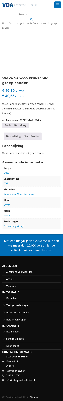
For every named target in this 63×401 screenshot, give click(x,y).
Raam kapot (12, 331)
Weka (38, 120)
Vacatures (11, 286)
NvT (6, 183)
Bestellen (11, 298)
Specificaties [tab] (31, 136)
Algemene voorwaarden (19, 271)
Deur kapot (12, 346)
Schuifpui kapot (15, 338)
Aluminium (10, 194)
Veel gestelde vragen (17, 305)
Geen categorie (17, 23)
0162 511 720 (13, 375)
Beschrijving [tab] (13, 136)
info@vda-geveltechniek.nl (20, 380)
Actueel (10, 279)
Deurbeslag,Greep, (14, 226)
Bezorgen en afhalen (17, 312)
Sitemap (34, 397)
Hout (19, 194)
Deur (6, 172)
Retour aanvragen (16, 319)
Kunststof (29, 194)
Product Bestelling (15, 125)
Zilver (7, 204)
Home (5, 23)
